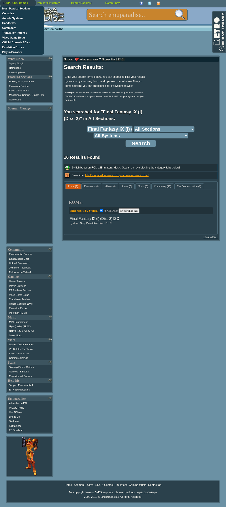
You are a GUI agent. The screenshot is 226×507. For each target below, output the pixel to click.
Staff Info (14, 421)
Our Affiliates (16, 412)
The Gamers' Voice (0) (189, 186)
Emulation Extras (13, 47)
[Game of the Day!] (218, 32)
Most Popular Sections (16, 8)
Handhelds (9, 23)
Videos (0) (110, 186)
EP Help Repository (19, 389)
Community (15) (162, 186)
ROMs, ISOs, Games (15, 3)
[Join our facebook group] (141, 3)
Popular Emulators (48, 3)
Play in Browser (12, 52)
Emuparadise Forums (20, 254)
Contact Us (15, 425)
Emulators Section (18, 86)
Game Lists (15, 99)
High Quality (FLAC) (20, 326)
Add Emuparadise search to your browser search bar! (117, 175)
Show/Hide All (129, 210)
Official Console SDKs (16, 42)
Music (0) (143, 186)
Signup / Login (16, 63)
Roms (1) (73, 186)
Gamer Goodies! (81, 3)
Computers (9, 28)
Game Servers (17, 281)
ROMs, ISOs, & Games (21, 81)
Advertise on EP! (18, 403)
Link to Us (14, 416)
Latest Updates (17, 72)
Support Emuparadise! (21, 385)
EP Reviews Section (20, 290)
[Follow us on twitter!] (149, 3)
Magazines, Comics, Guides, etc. (27, 95)
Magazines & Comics (20, 376)
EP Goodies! (16, 430)
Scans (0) (126, 186)
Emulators (121, 485)
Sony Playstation (89, 223)
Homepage (15, 68)
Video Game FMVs (19, 353)
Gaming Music (137, 485)
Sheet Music (15, 335)
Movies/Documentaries (21, 344)
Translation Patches (14, 32)
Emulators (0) (91, 186)
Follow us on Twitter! (20, 272)
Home (68, 485)
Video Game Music (19, 90)
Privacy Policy (16, 407)
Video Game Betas (14, 37)
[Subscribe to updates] (158, 3)
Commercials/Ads (18, 358)
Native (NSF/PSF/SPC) (21, 330)
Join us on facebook (20, 267)
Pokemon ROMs (18, 312)
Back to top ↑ (210, 237)
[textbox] (137, 15)
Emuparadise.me (110, 497)
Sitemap (79, 485)
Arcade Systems (12, 18)
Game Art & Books (19, 371)
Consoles (8, 13)
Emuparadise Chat (19, 258)
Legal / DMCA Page (146, 492)
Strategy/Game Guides (21, 367)
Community (112, 3)
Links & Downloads (19, 263)
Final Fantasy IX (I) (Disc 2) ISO (94, 218)
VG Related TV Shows (21, 349)
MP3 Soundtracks (18, 322)
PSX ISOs (111, 210)
